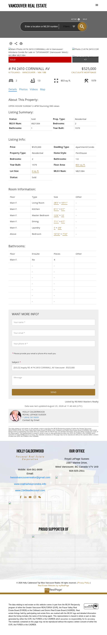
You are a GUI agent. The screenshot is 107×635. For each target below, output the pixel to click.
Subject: (15, 362)
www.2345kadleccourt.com (30, 490)
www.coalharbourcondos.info (30, 484)
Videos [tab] (34, 89)
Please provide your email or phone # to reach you (34, 353)
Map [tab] (42, 89)
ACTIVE (74, 19)
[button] (20, 497)
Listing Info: (16, 139)
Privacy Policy (84, 583)
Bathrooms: (16, 246)
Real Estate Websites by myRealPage (53, 586)
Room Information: (22, 189)
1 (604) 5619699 (30, 417)
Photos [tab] (23, 89)
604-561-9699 (34, 469)
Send (53, 392)
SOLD (85, 19)
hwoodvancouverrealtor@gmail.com (30, 477)
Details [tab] (12, 89)
